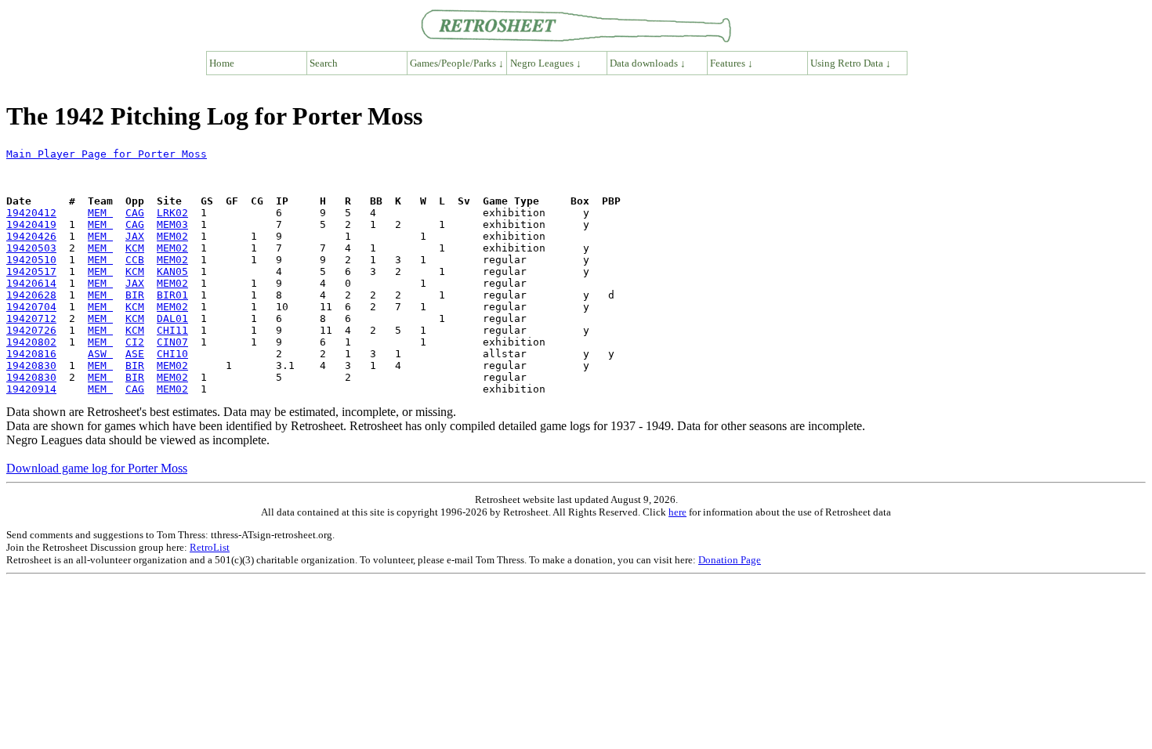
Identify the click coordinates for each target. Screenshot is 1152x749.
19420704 (31, 307)
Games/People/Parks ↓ (457, 63)
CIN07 (172, 342)
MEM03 (172, 224)
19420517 (31, 271)
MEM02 (172, 236)
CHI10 (172, 354)
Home (221, 63)
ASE (134, 354)
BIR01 (172, 295)
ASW (100, 354)
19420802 (31, 342)
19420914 (31, 389)
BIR (134, 295)
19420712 (31, 318)
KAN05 (172, 271)
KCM (134, 248)
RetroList (210, 547)
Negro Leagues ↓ (545, 63)
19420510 (31, 260)
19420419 (31, 224)
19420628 (31, 295)
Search (324, 63)
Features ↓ (731, 63)
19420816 (31, 354)
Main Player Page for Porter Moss (106, 154)
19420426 (31, 236)
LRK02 (172, 213)
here (677, 512)
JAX (134, 236)
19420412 (31, 213)
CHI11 (172, 330)
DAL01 (172, 318)
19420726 (31, 330)
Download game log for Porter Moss (96, 468)
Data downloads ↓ (648, 63)
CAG (134, 213)
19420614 (31, 283)
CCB (134, 260)
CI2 (134, 342)
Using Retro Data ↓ (850, 63)
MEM (100, 213)
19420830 (31, 365)
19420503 (31, 248)
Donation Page (729, 560)
